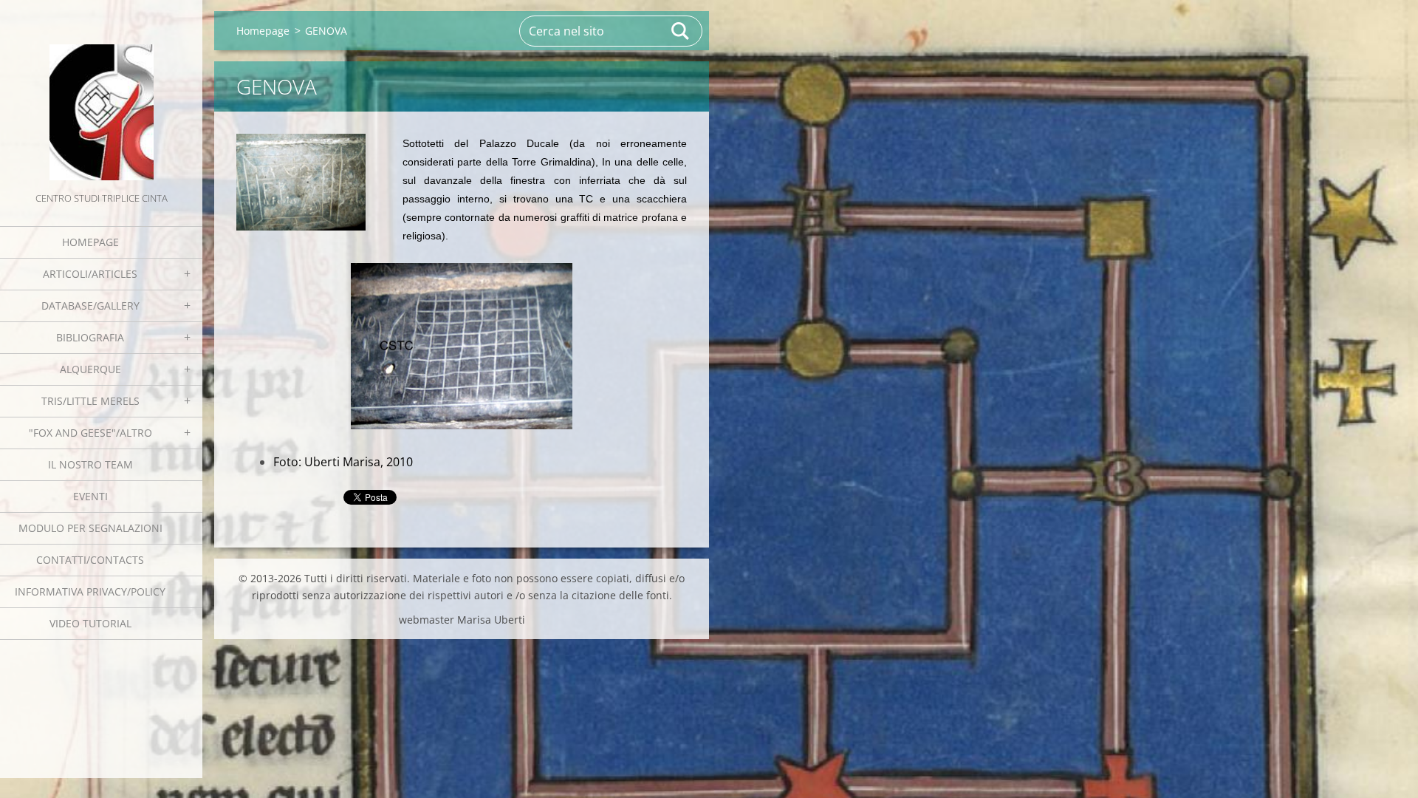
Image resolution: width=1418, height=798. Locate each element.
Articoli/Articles (90, 274)
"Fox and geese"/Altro (90, 433)
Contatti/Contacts (90, 560)
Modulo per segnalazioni (90, 528)
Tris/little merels (90, 401)
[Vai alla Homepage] (101, 94)
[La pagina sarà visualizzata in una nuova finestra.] (301, 182)
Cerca (681, 31)
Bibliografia (90, 337)
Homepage (90, 242)
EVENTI (90, 496)
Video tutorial (90, 623)
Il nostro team (90, 464)
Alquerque (90, 369)
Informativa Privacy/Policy (90, 591)
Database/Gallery (90, 306)
